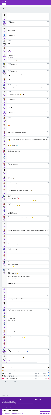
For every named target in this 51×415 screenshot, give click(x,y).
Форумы (19, 401)
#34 (48, 235)
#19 (48, 137)
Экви (4, 370)
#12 (48, 91)
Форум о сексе (11, 370)
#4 (48, 34)
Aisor (3, 9)
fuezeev (5, 373)
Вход (35, 401)
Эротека (19, 402)
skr (4, 379)
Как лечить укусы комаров (8, 367)
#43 (48, 309)
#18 (48, 131)
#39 (48, 269)
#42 (48, 302)
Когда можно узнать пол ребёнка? (9, 375)
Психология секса (11, 379)
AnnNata (5, 376)
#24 (48, 169)
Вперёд (8, 12)
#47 (48, 336)
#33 (48, 229)
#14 (48, 104)
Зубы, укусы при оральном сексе (9, 372)
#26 (48, 182)
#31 (48, 216)
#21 (48, 150)
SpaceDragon (45, 373)
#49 (48, 349)
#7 (48, 54)
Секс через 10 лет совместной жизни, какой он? (11, 378)
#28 (48, 195)
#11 (48, 84)
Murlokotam (45, 370)
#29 (48, 203)
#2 (48, 21)
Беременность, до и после (14, 376)
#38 (48, 261)
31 (6, 12)
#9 (48, 70)
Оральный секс (12, 373)
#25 (48, 176)
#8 (48, 63)
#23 (48, 163)
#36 (48, 248)
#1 (48, 14)
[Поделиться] (47, 14)
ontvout (46, 376)
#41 (48, 295)
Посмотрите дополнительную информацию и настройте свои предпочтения (12, 413)
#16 (48, 117)
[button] (12, 4)
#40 (48, 288)
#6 (48, 47)
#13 (48, 98)
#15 (48, 111)
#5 (48, 40)
